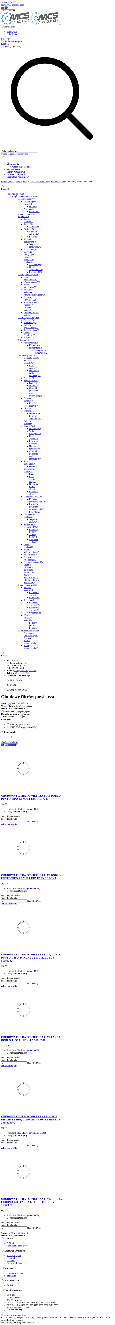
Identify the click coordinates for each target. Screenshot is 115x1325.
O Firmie (11, 1243)
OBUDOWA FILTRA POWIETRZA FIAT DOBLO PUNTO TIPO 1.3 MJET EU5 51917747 (31, 797)
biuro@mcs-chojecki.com (12, 5)
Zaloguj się (12, 31)
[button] (2, 8)
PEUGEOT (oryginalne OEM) (31, 1133)
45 (26, 708)
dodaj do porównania (10, 816)
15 (22, 708)
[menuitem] (55, 164)
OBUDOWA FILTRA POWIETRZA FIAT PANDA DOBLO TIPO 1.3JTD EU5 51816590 (30, 1039)
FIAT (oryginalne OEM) (28, 809)
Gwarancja (11, 1260)
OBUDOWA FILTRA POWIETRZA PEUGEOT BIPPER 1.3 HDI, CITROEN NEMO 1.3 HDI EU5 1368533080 (30, 1119)
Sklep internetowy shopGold (14, 1315)
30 (24, 708)
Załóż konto (12, 34)
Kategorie (5, 189)
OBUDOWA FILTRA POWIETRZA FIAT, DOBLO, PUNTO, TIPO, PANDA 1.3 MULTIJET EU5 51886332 (31, 957)
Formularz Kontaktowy (17, 1246)
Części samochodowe (22, 167)
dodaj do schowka (9, 819)
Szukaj (10, 1285)
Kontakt (4, 655)
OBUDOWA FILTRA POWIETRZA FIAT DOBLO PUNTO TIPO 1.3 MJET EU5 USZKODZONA (31, 877)
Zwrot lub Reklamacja (17, 1263)
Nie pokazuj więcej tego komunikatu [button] (17, 1322)
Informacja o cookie (15, 1273)
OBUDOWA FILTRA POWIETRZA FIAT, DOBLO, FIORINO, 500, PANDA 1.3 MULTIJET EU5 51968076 (31, 1202)
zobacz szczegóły (9, 745)
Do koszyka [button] (35, 821)
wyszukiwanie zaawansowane (14, 154)
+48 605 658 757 (8, 2)
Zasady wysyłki (14, 1255)
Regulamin (11, 1275)
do (24, 716)
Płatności (11, 1258)
